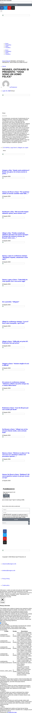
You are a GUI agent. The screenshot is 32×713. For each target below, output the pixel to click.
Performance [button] (3, 683)
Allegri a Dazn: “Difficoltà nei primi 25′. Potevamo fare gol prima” (15, 342)
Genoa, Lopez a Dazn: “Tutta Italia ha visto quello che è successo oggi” (14, 280)
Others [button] (1, 705)
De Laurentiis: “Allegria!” (10, 302)
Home (6, 43)
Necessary (4, 623)
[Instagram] (13, 8)
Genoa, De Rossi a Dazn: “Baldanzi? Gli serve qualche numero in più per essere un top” (15, 476)
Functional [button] (3, 676)
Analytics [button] (2, 689)
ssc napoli (25, 147)
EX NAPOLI (6, 147)
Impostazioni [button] (3, 596)
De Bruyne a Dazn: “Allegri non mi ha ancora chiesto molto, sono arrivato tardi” (15, 430)
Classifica (7, 47)
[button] (1, 11)
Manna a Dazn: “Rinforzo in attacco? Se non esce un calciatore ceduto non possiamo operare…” (15, 454)
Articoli (8, 61)
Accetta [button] (9, 596)
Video (6, 46)
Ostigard (20, 147)
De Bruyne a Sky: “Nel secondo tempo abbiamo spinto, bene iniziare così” (15, 212)
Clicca (6, 495)
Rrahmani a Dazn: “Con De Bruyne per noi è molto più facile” (15, 408)
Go (29, 522)
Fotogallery (8, 45)
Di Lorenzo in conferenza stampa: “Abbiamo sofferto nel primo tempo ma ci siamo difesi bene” (15, 383)
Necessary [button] (3, 621)
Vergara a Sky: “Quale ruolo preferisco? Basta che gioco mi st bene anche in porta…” (15, 172)
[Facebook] (2, 8)
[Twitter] (5, 8)
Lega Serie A (13, 147)
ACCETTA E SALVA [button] (5, 711)
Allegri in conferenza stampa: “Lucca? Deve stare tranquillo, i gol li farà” (15, 322)
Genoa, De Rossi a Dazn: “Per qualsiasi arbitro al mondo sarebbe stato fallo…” (15, 192)
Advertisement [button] (4, 697)
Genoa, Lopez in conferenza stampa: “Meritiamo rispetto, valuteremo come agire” (15, 257)
